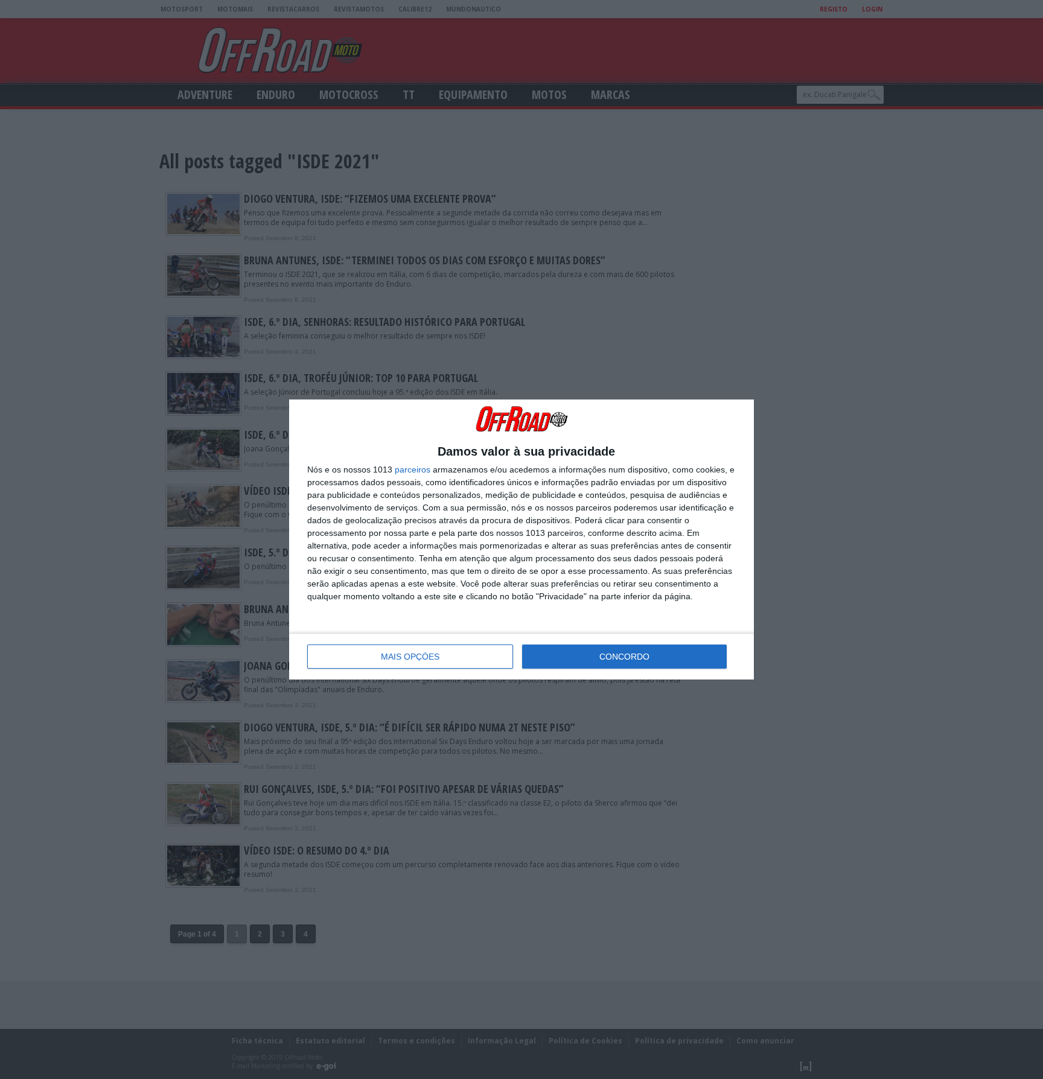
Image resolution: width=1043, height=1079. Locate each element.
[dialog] (521, 539)
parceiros (412, 469)
